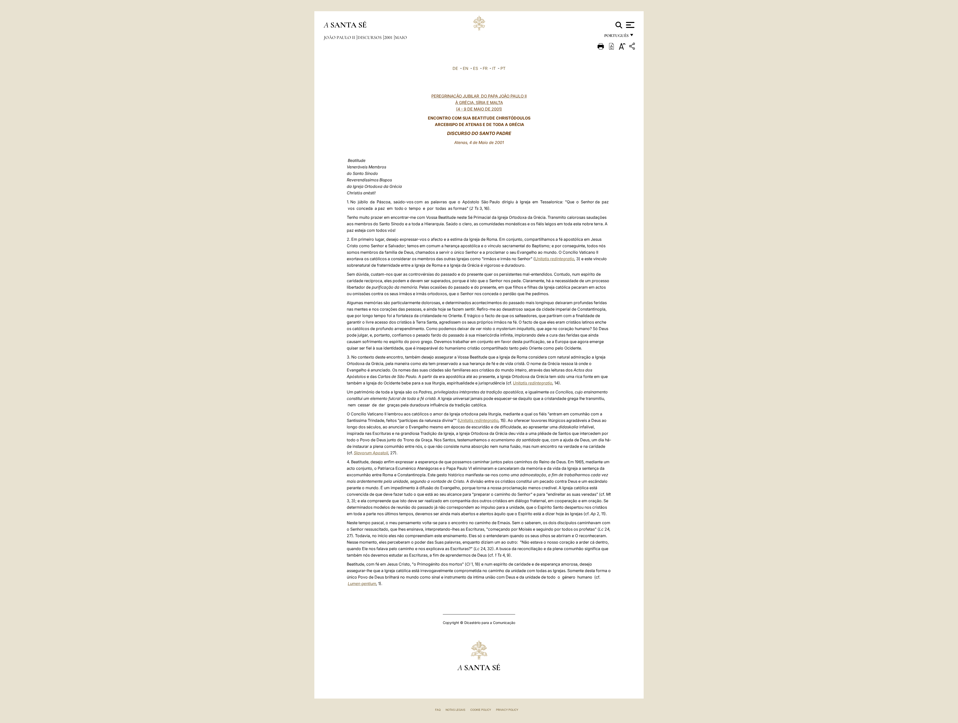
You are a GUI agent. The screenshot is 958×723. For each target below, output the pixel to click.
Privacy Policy (507, 710)
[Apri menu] (629, 25)
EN (465, 68)
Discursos (370, 37)
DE (455, 68)
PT (502, 68)
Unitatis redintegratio (554, 258)
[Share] (632, 47)
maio (401, 37)
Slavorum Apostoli (371, 452)
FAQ (438, 710)
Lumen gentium (362, 583)
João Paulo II (340, 37)
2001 (388, 37)
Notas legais (455, 710)
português (616, 37)
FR (485, 68)
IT (494, 68)
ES (475, 68)
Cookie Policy (480, 710)
